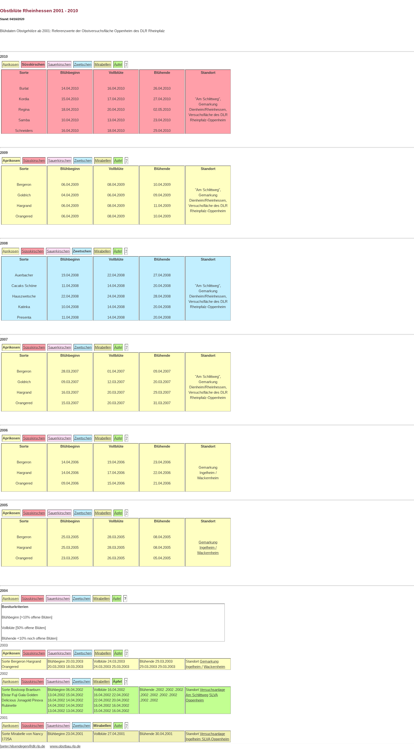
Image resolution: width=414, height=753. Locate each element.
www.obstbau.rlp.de (65, 746)
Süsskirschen (34, 161)
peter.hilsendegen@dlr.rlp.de (23, 746)
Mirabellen (103, 64)
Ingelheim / (194, 667)
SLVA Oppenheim (215, 739)
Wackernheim (214, 667)
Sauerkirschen (59, 64)
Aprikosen (10, 64)
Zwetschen (82, 64)
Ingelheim (194, 739)
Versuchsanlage (212, 690)
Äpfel (118, 64)
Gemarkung (209, 661)
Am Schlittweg (197, 695)
